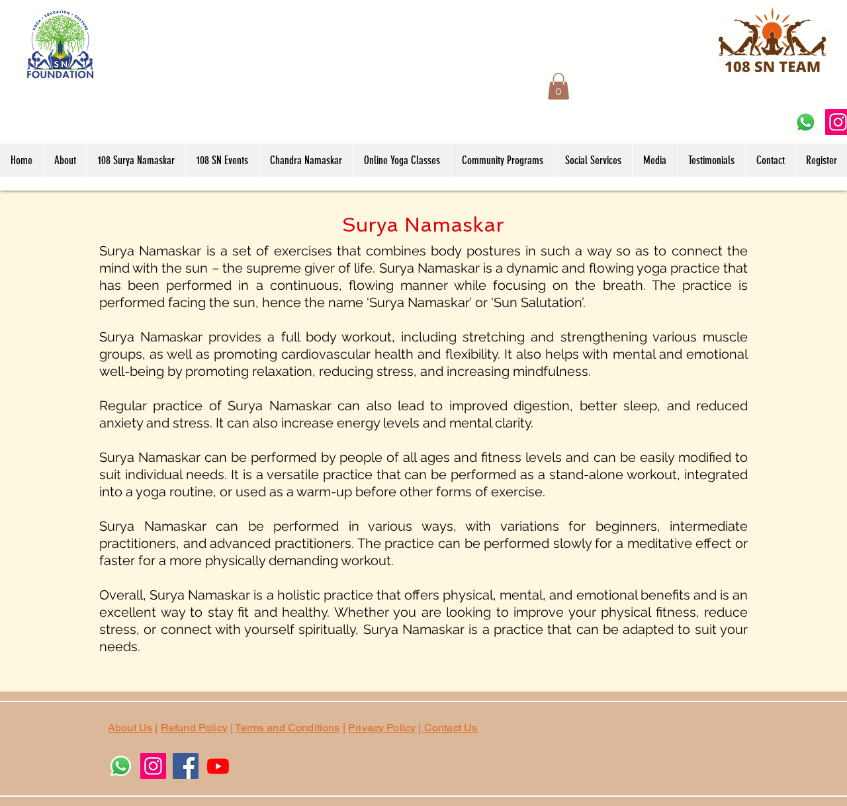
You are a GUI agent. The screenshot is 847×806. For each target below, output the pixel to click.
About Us (130, 727)
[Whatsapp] (806, 122)
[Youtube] (218, 766)
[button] (558, 86)
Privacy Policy (382, 727)
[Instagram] (153, 766)
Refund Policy (194, 727)
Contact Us (450, 727)
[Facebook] (186, 766)
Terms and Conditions (287, 727)
